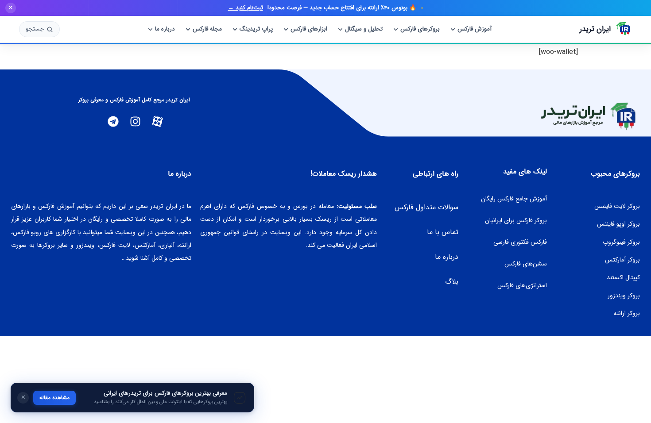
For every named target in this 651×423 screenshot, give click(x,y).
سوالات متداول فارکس (426, 207)
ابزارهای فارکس (309, 29)
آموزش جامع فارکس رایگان (514, 199)
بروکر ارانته (626, 313)
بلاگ (451, 281)
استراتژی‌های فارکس (522, 285)
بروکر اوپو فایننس (618, 224)
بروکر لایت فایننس (617, 206)
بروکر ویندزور (624, 295)
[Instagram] (135, 122)
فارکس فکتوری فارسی (520, 242)
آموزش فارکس (474, 29)
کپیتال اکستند (623, 277)
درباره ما (165, 29)
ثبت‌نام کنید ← (245, 8)
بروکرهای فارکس (420, 29)
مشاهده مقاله (54, 397)
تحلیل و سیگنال (364, 29)
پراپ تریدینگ (256, 29)
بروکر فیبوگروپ (621, 242)
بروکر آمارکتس (622, 260)
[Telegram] (113, 122)
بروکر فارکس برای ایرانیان (516, 220)
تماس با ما (442, 232)
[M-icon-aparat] (158, 122)
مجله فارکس (207, 29)
